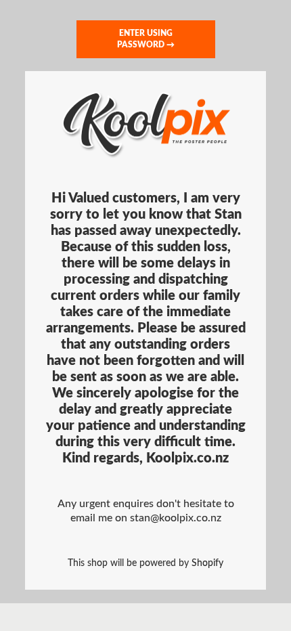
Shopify (207, 563)
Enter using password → (146, 39)
